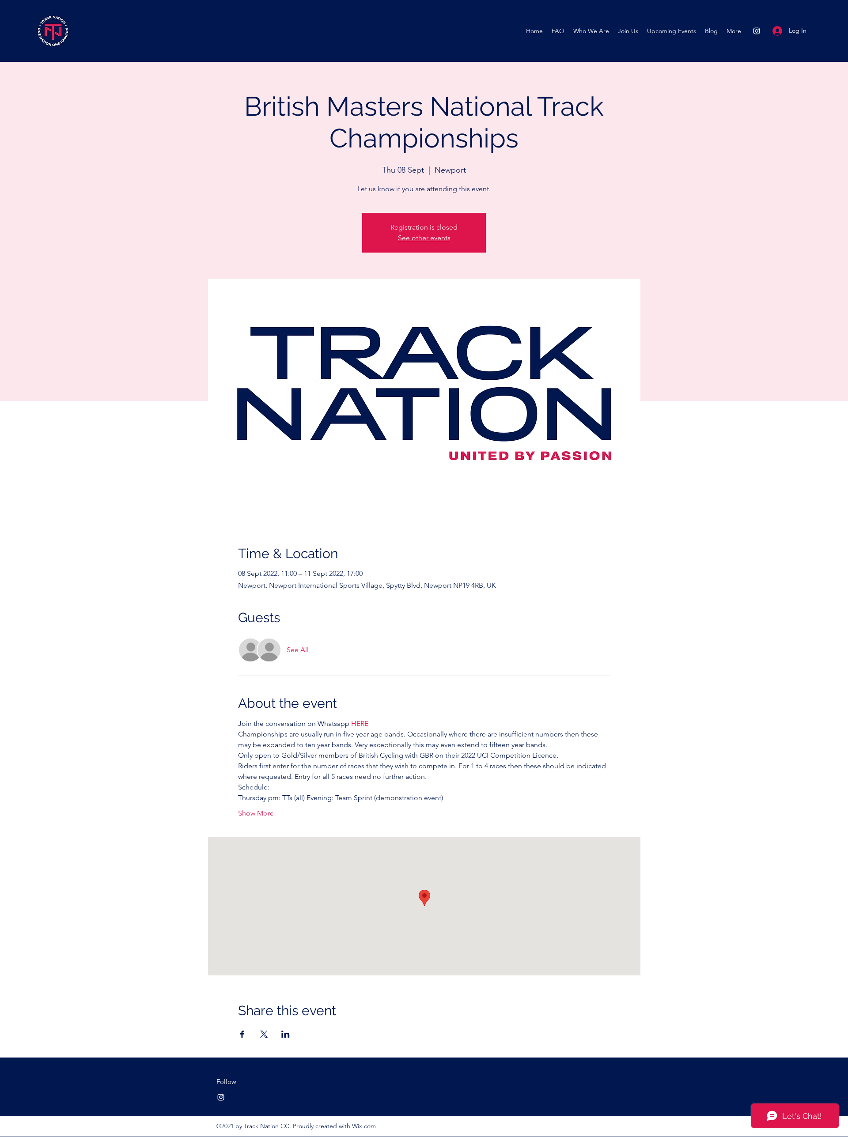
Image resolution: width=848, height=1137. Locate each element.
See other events (424, 238)
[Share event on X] (264, 1034)
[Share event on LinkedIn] (285, 1034)
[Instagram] (756, 30)
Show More (256, 813)
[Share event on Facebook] (242, 1034)
